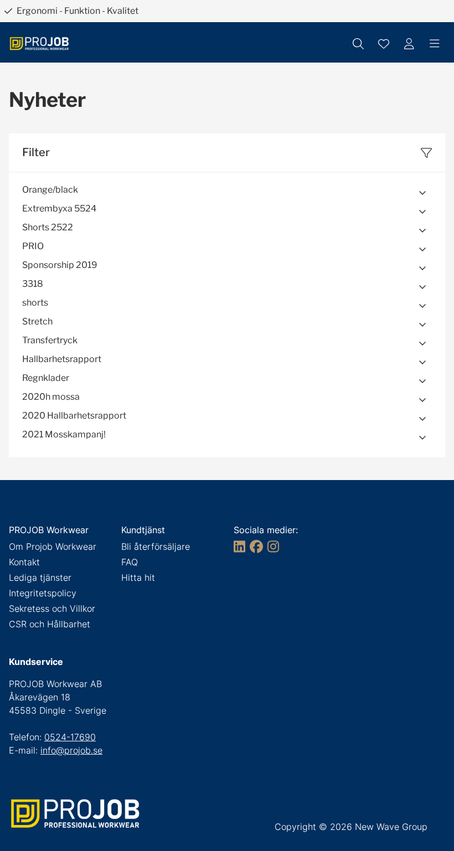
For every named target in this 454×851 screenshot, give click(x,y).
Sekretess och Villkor (52, 608)
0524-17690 (70, 736)
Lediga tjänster (40, 577)
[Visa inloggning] (409, 43)
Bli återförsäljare (155, 546)
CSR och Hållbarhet (49, 624)
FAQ (129, 562)
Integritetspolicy (42, 593)
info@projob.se (71, 750)
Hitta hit (138, 577)
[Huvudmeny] (434, 43)
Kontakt (24, 562)
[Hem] (39, 43)
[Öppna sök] (358, 43)
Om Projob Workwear (52, 546)
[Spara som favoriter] (383, 43)
